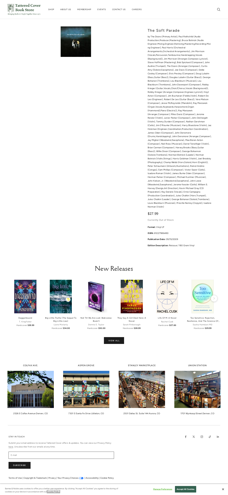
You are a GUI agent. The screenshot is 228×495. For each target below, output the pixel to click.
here (11, 446)
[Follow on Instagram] (201, 436)
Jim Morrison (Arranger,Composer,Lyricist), (186, 59)
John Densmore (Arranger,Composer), (191, 136)
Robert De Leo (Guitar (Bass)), (180, 99)
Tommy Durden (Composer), (171, 121)
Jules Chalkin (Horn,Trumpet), (191, 195)
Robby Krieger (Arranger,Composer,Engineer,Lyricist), (176, 92)
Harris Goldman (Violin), (185, 158)
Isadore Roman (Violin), (160, 173)
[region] (114, 489)
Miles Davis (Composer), (183, 114)
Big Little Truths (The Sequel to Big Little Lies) (60, 319)
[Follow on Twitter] (193, 436)
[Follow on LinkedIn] (217, 436)
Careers (137, 9)
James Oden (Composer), (161, 132)
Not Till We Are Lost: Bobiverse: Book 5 (96, 319)
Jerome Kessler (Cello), (185, 184)
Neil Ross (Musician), (172, 144)
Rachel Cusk (167, 321)
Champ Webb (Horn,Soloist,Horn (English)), (185, 162)
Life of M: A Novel (167, 318)
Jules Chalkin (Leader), (160, 199)
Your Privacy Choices (68, 478)
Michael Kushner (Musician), (191, 177)
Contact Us (119, 9)
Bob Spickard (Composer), (191, 62)
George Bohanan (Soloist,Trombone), (191, 199)
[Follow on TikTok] (209, 436)
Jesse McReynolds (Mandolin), (177, 103)
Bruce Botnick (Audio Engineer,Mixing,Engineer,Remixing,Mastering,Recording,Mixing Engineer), (179, 44)
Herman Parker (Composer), (162, 177)
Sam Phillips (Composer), (171, 169)
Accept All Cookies (185, 489)
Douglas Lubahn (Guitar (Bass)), (186, 77)
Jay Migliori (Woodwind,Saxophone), (166, 140)
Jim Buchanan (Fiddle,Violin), (183, 95)
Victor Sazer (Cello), (195, 169)
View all (114, 340)
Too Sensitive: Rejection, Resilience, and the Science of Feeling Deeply (202, 319)
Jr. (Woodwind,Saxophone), (175, 181)
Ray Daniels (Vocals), (172, 192)
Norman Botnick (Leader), (182, 155)
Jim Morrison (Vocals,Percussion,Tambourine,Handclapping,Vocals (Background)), (176, 55)
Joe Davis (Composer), (187, 70)
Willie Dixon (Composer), (169, 151)
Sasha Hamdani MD (202, 324)
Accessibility (92, 478)
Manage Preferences (162, 489)
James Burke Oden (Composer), (188, 173)
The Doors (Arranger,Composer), (184, 66)
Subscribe (19, 465)
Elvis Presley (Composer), (182, 73)
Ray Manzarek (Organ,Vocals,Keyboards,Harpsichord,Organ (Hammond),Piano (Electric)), (177, 107)
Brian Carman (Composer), (162, 147)
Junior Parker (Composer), (178, 118)
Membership (84, 9)
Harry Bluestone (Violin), (195, 125)
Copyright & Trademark (35, 478)
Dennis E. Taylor (96, 324)
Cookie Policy (107, 478)
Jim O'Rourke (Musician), (169, 125)
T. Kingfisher (25, 321)
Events (101, 9)
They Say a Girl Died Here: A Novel (131, 319)
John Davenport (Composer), (187, 84)
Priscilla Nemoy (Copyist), (190, 203)
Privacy (52, 478)
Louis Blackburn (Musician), (162, 203)
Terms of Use (15, 478)
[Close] (223, 489)
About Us (65, 9)
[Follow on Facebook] (185, 436)
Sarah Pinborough (132, 324)
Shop (51, 9)
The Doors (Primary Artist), (165, 36)
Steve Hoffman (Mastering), (162, 62)
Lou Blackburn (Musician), (184, 81)
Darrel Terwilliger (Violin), (196, 144)
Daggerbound (25, 318)
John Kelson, (154, 181)
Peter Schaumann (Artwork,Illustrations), (169, 166)
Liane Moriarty (61, 324)
